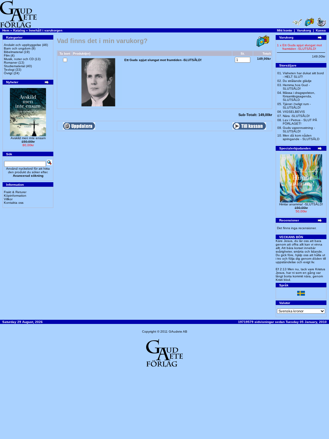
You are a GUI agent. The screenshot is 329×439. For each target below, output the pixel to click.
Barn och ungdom (17, 48)
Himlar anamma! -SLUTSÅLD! (301, 204)
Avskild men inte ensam (28, 138)
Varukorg (304, 30)
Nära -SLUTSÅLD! (296, 116)
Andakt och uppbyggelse (22, 45)
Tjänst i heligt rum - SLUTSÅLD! (297, 105)
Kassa (321, 30)
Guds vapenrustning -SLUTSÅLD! (299, 129)
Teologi (9, 69)
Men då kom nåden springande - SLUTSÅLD (301, 137)
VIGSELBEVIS (294, 111)
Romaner (10, 62)
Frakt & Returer (15, 192)
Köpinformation (15, 195)
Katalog (19, 30)
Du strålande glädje (297, 81)
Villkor (8, 199)
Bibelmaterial (13, 52)
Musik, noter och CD (19, 59)
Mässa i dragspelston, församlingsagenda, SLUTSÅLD (299, 96)
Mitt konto (284, 30)
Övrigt (8, 73)
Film (7, 55)
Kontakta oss (13, 202)
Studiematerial (14, 66)
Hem (5, 30)
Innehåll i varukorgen (45, 30)
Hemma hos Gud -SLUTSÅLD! (296, 86)
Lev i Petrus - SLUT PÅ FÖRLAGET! (300, 121)
